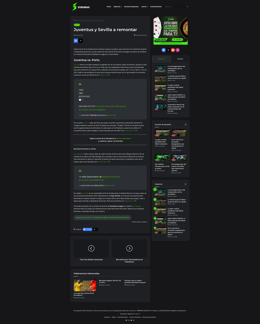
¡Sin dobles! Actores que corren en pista (162, 166)
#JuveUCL (110, 106)
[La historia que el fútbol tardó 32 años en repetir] (160, 79)
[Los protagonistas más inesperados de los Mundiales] (160, 69)
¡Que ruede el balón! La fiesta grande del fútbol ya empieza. (176, 97)
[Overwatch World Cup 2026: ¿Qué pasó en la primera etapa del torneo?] (160, 107)
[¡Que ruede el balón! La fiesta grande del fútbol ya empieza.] (160, 98)
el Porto (86, 123)
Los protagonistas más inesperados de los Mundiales (176, 68)
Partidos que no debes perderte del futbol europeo (135, 281)
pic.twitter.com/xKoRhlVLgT (91, 180)
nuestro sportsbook (123, 138)
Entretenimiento (156, 6)
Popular (180, 59)
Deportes (117, 6)
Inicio (77, 20)
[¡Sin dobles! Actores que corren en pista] (162, 158)
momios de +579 (130, 131)
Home (109, 6)
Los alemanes (79, 154)
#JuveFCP (100, 106)
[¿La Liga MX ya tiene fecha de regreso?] (85, 285)
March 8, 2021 (111, 115)
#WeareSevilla (108, 177)
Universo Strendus (135, 317)
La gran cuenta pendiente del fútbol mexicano (175, 87)
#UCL (117, 177)
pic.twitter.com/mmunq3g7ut (92, 110)
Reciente (161, 59)
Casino (143, 6)
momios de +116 (103, 162)
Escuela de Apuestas (131, 6)
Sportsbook (136, 206)
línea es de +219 (129, 201)
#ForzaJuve (120, 106)
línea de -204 (104, 75)
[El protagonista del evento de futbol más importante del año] (179, 158)
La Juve (76, 65)
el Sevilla (85, 193)
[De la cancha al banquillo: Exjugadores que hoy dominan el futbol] (179, 133)
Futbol (82, 20)
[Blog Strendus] (81, 6)
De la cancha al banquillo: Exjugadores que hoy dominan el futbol (178, 144)
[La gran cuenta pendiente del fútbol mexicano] (160, 88)
